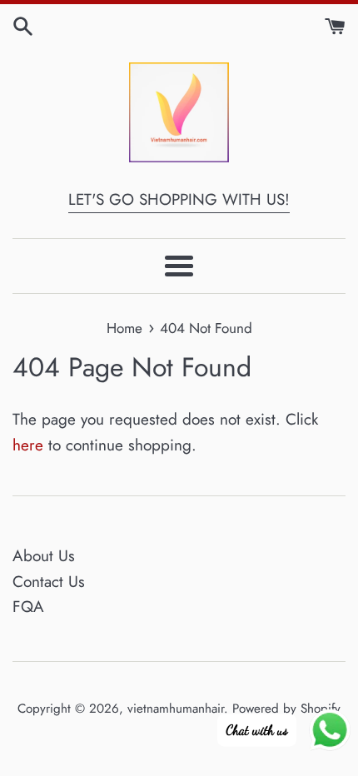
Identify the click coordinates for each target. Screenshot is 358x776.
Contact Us (48, 581)
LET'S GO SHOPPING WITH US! (179, 199)
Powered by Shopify (286, 708)
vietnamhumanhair (175, 708)
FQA (28, 606)
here (27, 445)
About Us (43, 556)
